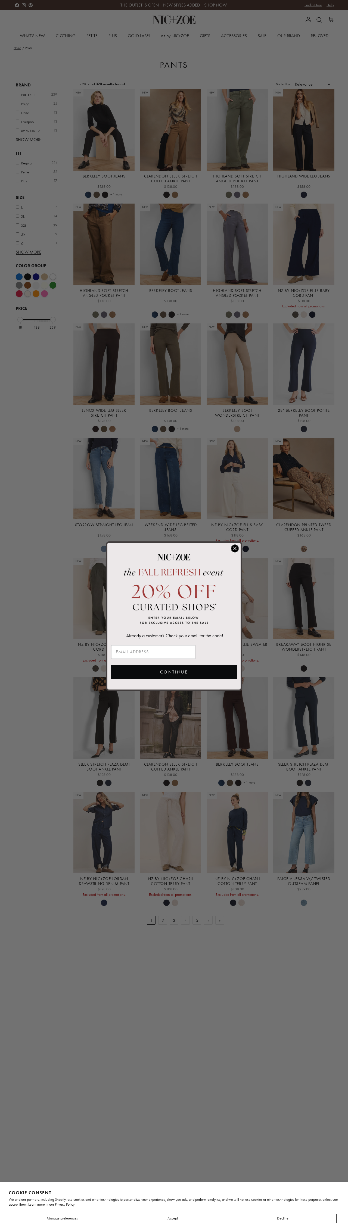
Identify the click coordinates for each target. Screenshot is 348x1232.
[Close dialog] (235, 548)
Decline (282, 1218)
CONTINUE (174, 672)
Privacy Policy (64, 1204)
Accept (172, 1218)
